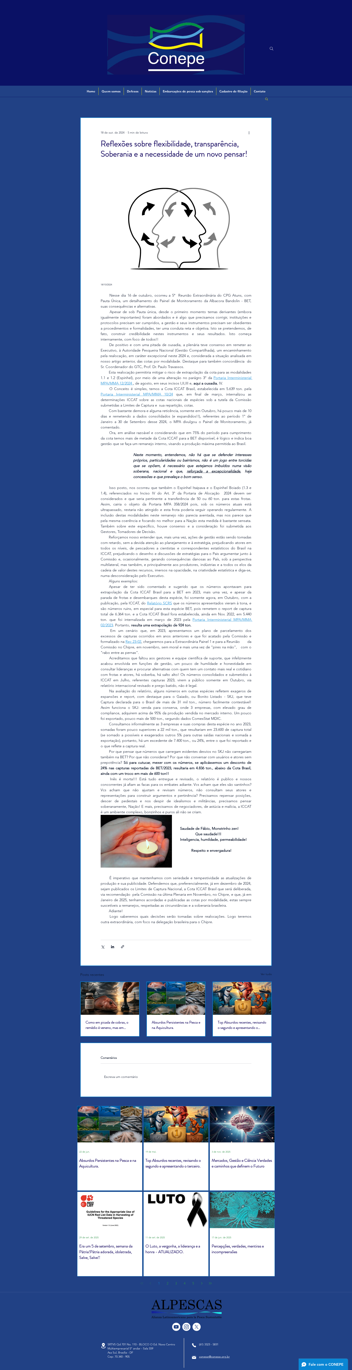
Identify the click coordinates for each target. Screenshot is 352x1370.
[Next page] (201, 1283)
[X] (196, 1327)
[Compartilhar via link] (122, 947)
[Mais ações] (248, 132)
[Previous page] (150, 1283)
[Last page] (210, 1283)
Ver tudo (266, 974)
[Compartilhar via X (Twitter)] (102, 947)
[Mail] (194, 1357)
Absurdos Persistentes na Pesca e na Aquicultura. (176, 1025)
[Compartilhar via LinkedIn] (112, 947)
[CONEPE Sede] (103, 1346)
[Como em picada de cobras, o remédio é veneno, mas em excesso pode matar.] (110, 998)
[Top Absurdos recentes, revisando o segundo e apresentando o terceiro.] (242, 998)
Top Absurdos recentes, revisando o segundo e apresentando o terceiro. (242, 1025)
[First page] (141, 1283)
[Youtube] (176, 1327)
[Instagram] (186, 1327)
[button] (111, 91)
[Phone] (194, 1345)
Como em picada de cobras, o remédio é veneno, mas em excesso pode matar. (107, 1025)
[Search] (271, 48)
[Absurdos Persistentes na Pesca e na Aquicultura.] (176, 998)
